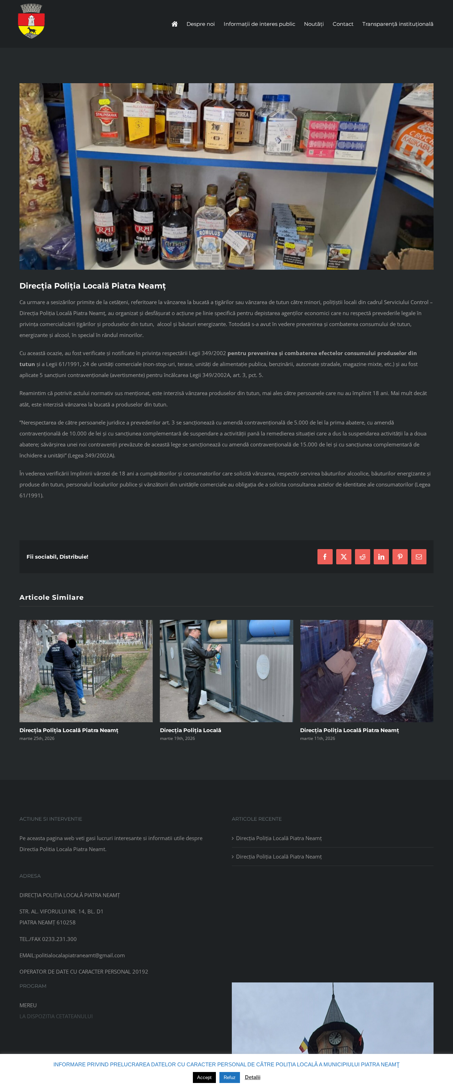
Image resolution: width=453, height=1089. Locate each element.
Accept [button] (204, 1077)
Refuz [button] (230, 1077)
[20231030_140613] (333, 984)
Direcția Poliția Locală (50, 730)
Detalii (252, 1077)
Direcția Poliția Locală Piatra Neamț (209, 730)
